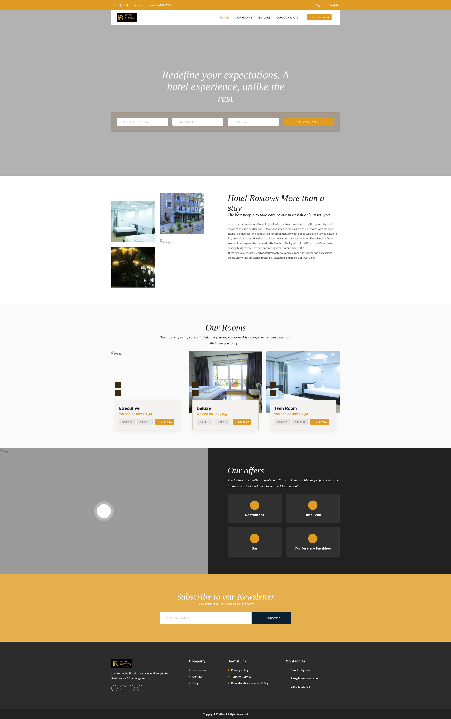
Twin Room (285, 408)
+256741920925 (160, 5)
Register (334, 5)
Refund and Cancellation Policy (249, 683)
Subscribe (272, 618)
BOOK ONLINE (321, 17)
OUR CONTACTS (287, 17)
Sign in (320, 5)
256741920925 (300, 686)
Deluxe (204, 408)
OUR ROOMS (243, 17)
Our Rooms (199, 670)
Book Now (166, 421)
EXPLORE (264, 17)
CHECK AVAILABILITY (309, 122)
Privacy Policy (239, 670)
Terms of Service (241, 676)
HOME (224, 17)
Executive (129, 408)
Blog (195, 683)
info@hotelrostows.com (128, 5)
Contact (197, 676)
